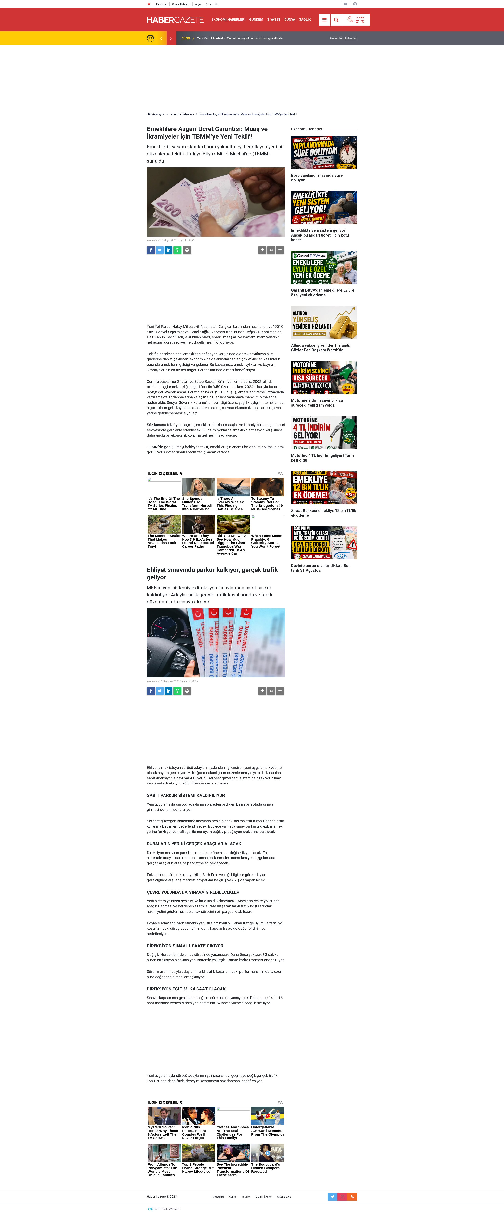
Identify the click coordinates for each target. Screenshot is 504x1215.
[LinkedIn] (168, 250)
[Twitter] (160, 250)
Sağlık (305, 19)
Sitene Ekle (212, 4)
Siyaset (274, 19)
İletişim (246, 1196)
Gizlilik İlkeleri (264, 1196)
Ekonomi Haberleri (228, 19)
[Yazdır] (187, 250)
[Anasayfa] (149, 4)
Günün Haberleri (181, 4)
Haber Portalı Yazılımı (167, 1209)
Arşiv (198, 4)
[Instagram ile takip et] (342, 1197)
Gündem (256, 19)
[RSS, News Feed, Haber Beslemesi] (352, 1197)
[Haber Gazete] (175, 19)
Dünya (289, 19)
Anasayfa (218, 1196)
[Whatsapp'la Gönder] (177, 250)
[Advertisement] (252, 78)
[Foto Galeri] (355, 4)
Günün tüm (343, 38)
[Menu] (324, 20)
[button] (262, 250)
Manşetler (161, 4)
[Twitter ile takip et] (332, 1197)
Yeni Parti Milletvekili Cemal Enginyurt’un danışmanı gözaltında (240, 38)
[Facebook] (151, 250)
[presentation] (161, 38)
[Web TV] (345, 4)
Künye (233, 1196)
